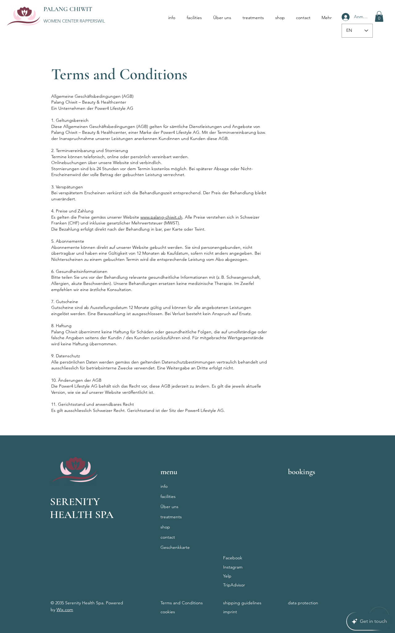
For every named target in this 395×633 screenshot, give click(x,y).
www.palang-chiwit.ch (161, 217)
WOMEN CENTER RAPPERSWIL (74, 21)
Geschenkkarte (175, 547)
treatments (171, 517)
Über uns (169, 506)
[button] (379, 16)
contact (167, 537)
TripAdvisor (234, 585)
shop (165, 527)
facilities (168, 496)
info (164, 486)
